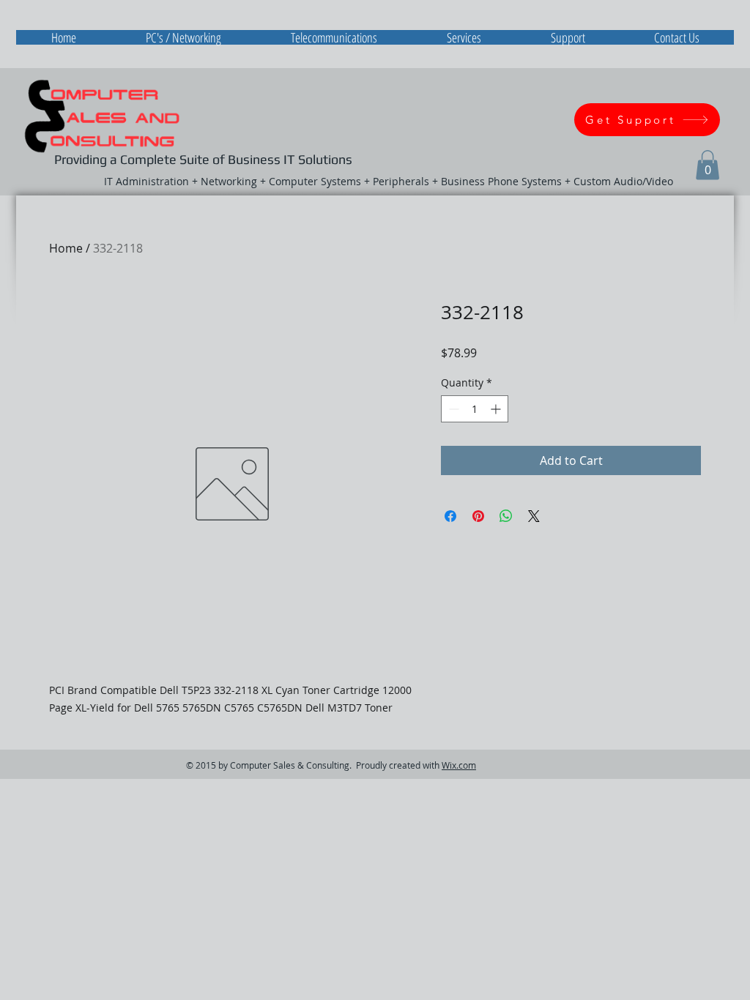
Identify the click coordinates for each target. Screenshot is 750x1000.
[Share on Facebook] (450, 516)
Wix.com (459, 765)
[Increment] (497, 409)
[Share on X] (534, 516)
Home (66, 248)
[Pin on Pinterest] (478, 516)
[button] (707, 165)
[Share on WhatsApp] (506, 516)
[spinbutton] (474, 409)
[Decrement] (452, 409)
